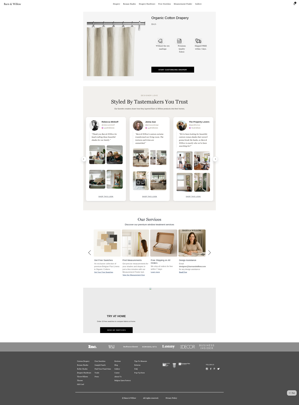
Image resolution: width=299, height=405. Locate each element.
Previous (83, 159)
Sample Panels (100, 365)
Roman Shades (129, 4)
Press (97, 377)
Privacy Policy (171, 398)
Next (215, 159)
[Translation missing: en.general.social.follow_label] (207, 369)
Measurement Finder (183, 4)
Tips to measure (140, 361)
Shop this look (105, 196)
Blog (116, 365)
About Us (117, 377)
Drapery (116, 4)
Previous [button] (89, 252)
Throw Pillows (82, 377)
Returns (137, 365)
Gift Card (80, 384)
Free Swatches (164, 4)
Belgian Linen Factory (122, 380)
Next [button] (209, 252)
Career (117, 373)
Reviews (117, 361)
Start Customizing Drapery (172, 70)
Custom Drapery (83, 361)
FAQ (136, 369)
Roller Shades (82, 369)
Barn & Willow (130, 398)
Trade (97, 373)
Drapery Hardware (147, 4)
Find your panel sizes (103, 369)
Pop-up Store (139, 373)
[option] (106, 159)
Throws (80, 380)
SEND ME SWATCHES (116, 330)
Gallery (198, 4)
